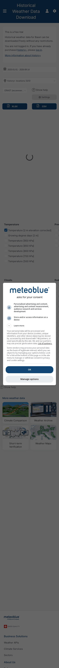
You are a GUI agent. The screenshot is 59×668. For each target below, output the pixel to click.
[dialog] (29, 334)
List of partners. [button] (45, 343)
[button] (29, 326)
